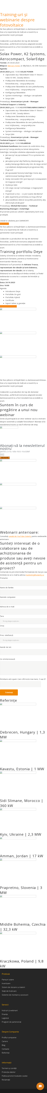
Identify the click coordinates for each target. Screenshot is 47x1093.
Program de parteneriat (11, 1022)
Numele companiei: (8, 597)
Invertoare (6, 983)
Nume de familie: (7, 587)
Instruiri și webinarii (10, 1010)
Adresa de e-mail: (7, 606)
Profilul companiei (9, 1037)
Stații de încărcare (9, 991)
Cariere (5, 1041)
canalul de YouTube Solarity (20, 536)
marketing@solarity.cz (35, 575)
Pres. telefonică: (6, 635)
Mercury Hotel (14, 65)
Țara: (2, 616)
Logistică (5, 1018)
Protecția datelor (9, 1072)
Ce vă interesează (7, 659)
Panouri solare (8, 979)
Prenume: (4, 578)
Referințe (6, 1053)
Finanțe (5, 1014)
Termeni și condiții (9, 1068)
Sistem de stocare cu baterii (13, 987)
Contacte (5, 1049)
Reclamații (6, 1079)
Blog (3, 1045)
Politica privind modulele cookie (14, 1076)
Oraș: (2, 625)
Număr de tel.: (6, 647)
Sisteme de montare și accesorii (15, 995)
